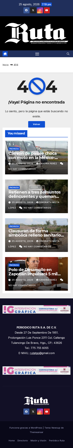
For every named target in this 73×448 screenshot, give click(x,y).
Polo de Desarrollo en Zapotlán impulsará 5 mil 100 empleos (33, 274)
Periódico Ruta (57, 440)
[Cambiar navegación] (37, 53)
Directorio (22, 440)
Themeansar (36, 432)
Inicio (6, 64)
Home (12, 440)
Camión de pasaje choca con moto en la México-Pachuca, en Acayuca (32, 157)
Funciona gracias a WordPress (26, 427)
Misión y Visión (38, 440)
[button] (68, 54)
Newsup (56, 427)
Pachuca (14, 149)
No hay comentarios (22, 169)
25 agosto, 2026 (23, 163)
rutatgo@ (36, 353)
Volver (36, 124)
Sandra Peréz (48, 163)
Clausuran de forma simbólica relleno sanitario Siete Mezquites (34, 235)
